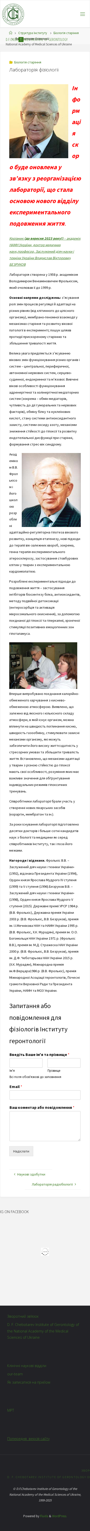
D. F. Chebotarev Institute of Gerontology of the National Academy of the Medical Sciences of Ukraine (43, 1331)
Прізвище (54, 1071)
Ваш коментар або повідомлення (42, 1107)
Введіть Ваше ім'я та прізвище (40, 1054)
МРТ (10, 1410)
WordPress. (59, 1516)
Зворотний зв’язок (23, 1316)
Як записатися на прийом (28, 1382)
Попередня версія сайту (28, 1438)
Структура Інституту (32, 33)
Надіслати (21, 1151)
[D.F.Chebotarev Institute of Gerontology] (13, 14)
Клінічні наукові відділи (26, 1365)
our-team (15, 1374)
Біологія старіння (66, 33)
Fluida (43, 1516)
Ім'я (12, 1071)
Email (16, 1086)
